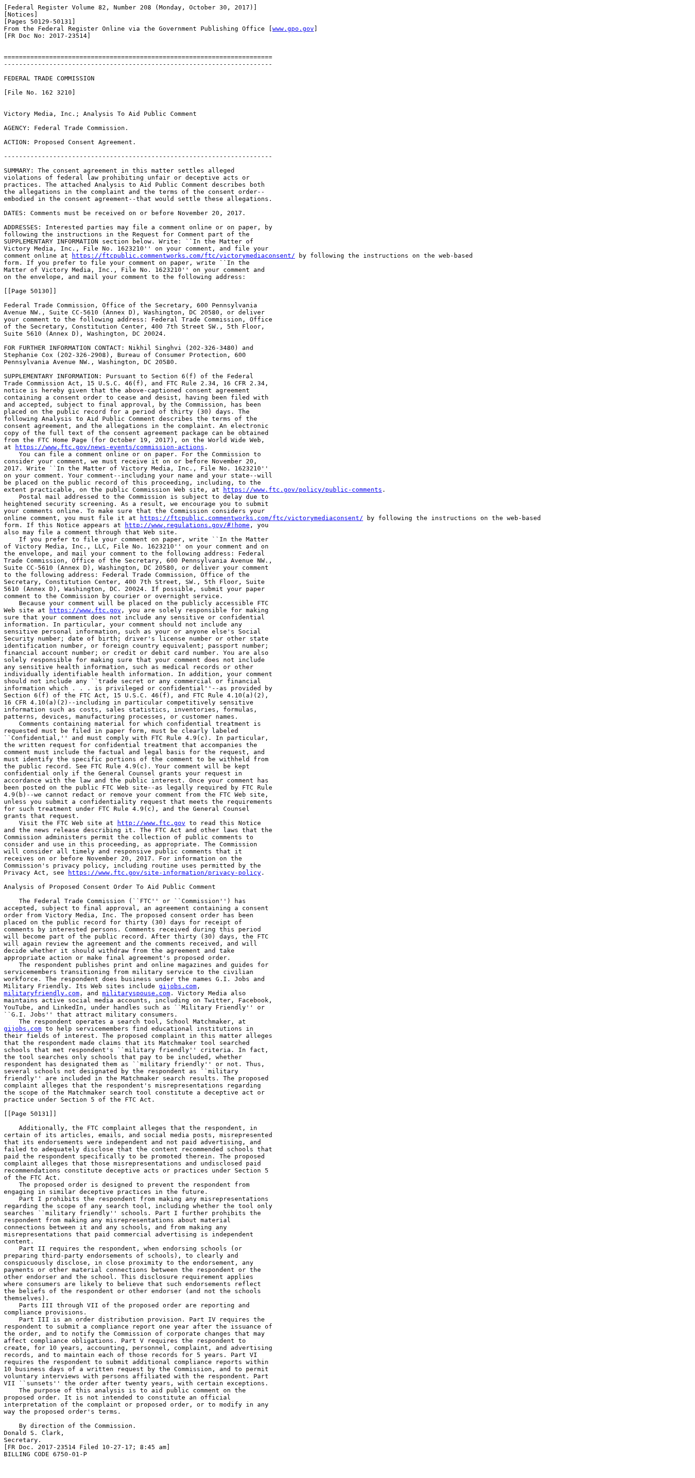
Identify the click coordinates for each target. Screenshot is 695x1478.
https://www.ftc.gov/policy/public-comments (302, 489)
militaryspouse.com (136, 993)
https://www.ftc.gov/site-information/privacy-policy (164, 872)
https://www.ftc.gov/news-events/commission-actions (109, 447)
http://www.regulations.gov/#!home (187, 525)
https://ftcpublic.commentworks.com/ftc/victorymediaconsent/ (183, 255)
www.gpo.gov (293, 28)
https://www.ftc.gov (85, 610)
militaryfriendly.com (41, 993)
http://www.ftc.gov (151, 822)
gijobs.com (178, 986)
